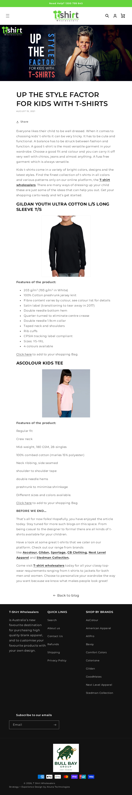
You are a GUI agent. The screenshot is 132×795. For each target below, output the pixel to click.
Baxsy (90, 644)
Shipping (53, 652)
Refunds (53, 644)
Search (52, 620)
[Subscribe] (55, 725)
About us (53, 628)
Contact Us (55, 636)
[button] (8, 16)
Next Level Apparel (99, 684)
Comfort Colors (96, 652)
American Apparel (98, 628)
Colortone (93, 660)
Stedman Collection (99, 692)
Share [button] (24, 121)
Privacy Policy (57, 660)
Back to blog (68, 595)
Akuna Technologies (58, 787)
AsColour (92, 620)
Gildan (90, 668)
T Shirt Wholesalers (44, 783)
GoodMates (94, 676)
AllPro (90, 636)
